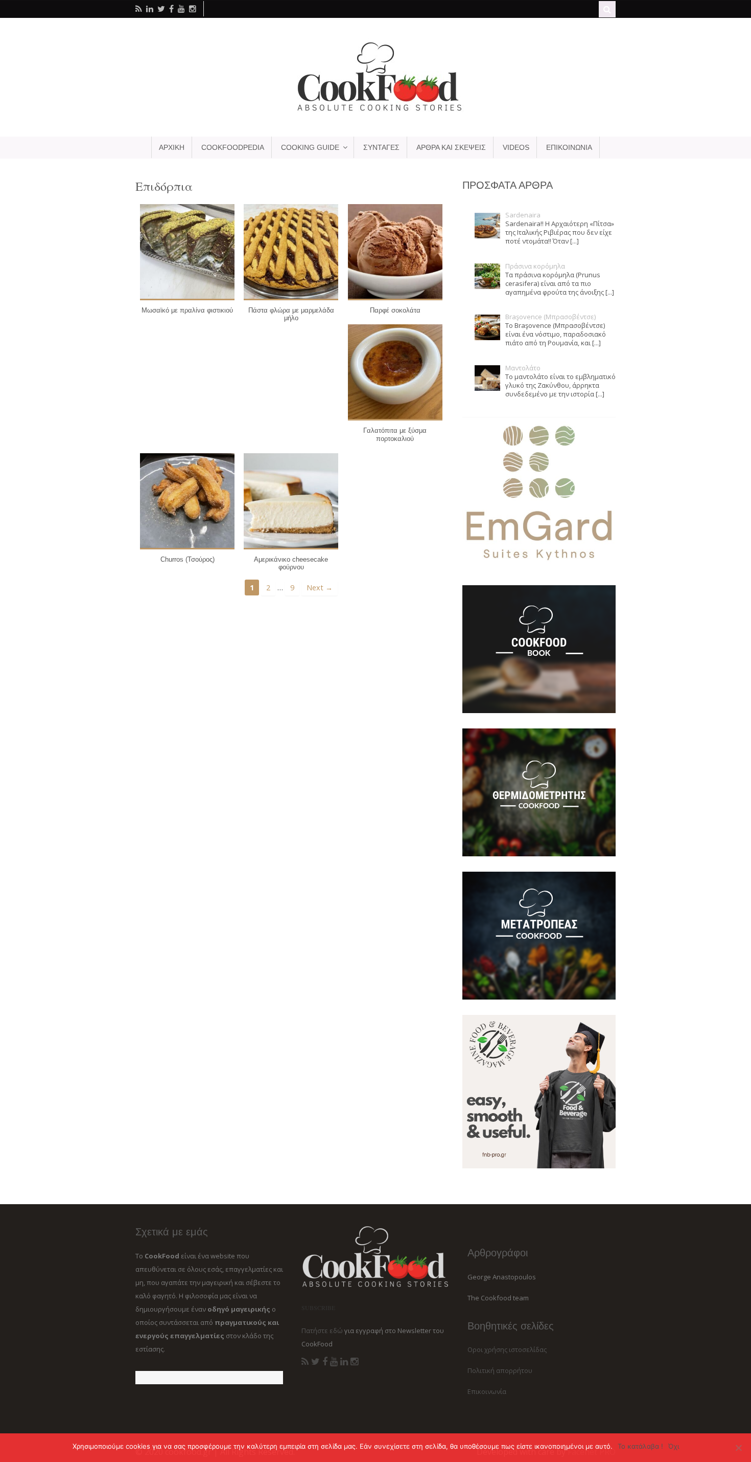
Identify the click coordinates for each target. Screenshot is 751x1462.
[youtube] (181, 9)
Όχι (673, 1446)
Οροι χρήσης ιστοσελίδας (507, 1349)
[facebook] (171, 9)
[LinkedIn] (344, 1361)
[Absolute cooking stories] (375, 110)
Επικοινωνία (486, 1391)
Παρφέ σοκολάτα (395, 310)
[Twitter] (315, 1361)
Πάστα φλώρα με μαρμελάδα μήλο (291, 314)
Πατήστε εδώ (322, 1330)
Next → (320, 587)
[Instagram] (354, 1361)
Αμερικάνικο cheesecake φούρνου (291, 563)
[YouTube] (334, 1361)
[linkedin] (149, 9)
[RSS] (305, 1361)
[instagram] (192, 9)
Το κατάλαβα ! (640, 1446)
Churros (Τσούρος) (187, 559)
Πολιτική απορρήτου (499, 1370)
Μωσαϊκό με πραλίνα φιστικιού (187, 310)
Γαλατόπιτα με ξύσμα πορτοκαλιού (395, 434)
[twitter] (161, 9)
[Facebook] (324, 1361)
